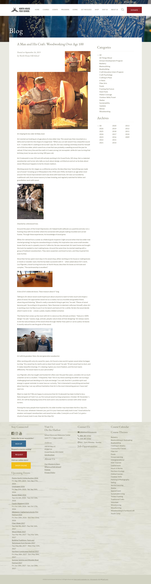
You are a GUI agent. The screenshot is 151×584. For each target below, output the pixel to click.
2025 (101, 131)
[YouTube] (20, 433)
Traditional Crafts (117, 499)
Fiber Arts (103, 83)
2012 (127, 128)
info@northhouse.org (87, 432)
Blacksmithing (104, 66)
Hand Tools (103, 92)
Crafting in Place (105, 77)
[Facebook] (12, 433)
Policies (47, 470)
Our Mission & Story (52, 464)
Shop (97, 9)
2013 (127, 126)
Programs (65, 9)
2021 (101, 143)
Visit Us (105, 9)
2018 (114, 131)
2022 (101, 140)
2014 (114, 143)
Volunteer (115, 502)
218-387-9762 (85, 438)
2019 (114, 128)
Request (19, 454)
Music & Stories (117, 468)
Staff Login (105, 579)
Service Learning (117, 485)
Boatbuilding (104, 69)
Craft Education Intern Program (111, 72)
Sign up (18, 444)
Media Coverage (105, 94)
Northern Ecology (117, 471)
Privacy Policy (50, 472)
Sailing (113, 482)
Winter (102, 109)
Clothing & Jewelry (118, 446)
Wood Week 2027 (19, 532)
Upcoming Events (20, 473)
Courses (46, 9)
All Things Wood (105, 58)
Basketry (102, 63)
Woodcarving (116, 505)
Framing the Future (106, 89)
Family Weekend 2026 (20, 503)
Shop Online (21, 465)
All (100, 55)
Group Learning (117, 457)
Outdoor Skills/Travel (107, 97)
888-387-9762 (85, 436)
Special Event (116, 491)
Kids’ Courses (116, 463)
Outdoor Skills (116, 477)
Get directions (49, 455)
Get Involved (86, 9)
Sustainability (104, 103)
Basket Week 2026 (19, 495)
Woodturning (116, 508)
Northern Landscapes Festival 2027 (25, 551)
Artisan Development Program (111, 61)
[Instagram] (16, 433)
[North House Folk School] (20, 10)
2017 (114, 134)
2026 (101, 128)
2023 (101, 137)
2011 (127, 131)
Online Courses (117, 474)
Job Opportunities (87, 446)
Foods (101, 86)
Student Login (131, 2)
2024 (101, 134)
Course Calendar (120, 427)
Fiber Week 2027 (18, 523)
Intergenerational (117, 460)
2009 (127, 137)
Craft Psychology (105, 75)
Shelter (102, 100)
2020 (114, 126)
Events (55, 9)
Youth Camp (115, 513)
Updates (102, 106)
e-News (102, 80)
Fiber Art (114, 451)
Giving (75, 9)
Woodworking (104, 111)
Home (37, 9)
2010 (127, 134)
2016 (114, 137)
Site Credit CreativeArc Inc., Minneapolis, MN (87, 579)
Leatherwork (116, 465)
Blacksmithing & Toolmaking (121, 440)
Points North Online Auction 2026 (25, 478)
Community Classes (118, 448)
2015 (114, 140)
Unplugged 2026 (18, 486)
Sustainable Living (118, 494)
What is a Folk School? (53, 467)
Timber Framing (117, 496)
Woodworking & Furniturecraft (123, 511)
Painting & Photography (120, 480)
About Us (114, 9)
